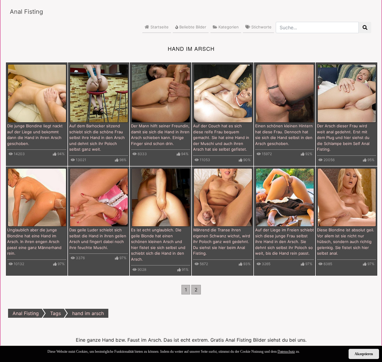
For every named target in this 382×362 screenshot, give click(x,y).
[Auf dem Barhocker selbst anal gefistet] (99, 93)
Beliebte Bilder (192, 27)
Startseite (159, 27)
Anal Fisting (26, 11)
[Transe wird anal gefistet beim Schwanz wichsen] (223, 197)
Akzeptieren (364, 354)
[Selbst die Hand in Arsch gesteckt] (99, 197)
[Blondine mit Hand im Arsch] (37, 197)
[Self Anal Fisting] (347, 93)
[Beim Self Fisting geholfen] (161, 93)
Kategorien (228, 27)
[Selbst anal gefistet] (285, 93)
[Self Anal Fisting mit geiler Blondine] (347, 197)
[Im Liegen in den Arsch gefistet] (37, 93)
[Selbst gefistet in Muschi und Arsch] (223, 93)
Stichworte (261, 27)
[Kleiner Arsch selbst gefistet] (161, 197)
